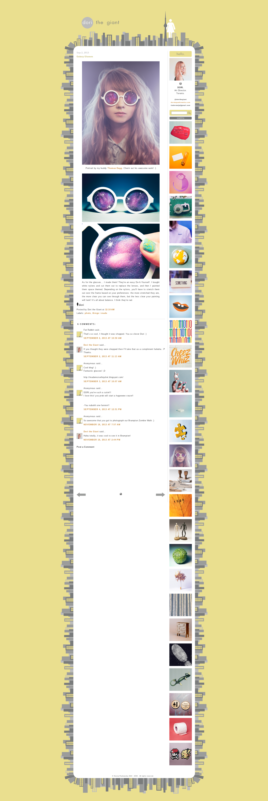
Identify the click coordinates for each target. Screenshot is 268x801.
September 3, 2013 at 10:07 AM (103, 381)
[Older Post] (160, 495)
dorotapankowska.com (180, 102)
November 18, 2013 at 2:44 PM (102, 440)
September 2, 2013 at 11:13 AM (102, 356)
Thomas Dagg (114, 168)
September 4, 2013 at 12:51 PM (103, 409)
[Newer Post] (81, 495)
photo (88, 313)
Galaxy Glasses (85, 57)
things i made (99, 313)
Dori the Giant (91, 345)
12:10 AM (110, 309)
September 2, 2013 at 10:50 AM (103, 338)
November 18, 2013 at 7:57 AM (102, 424)
